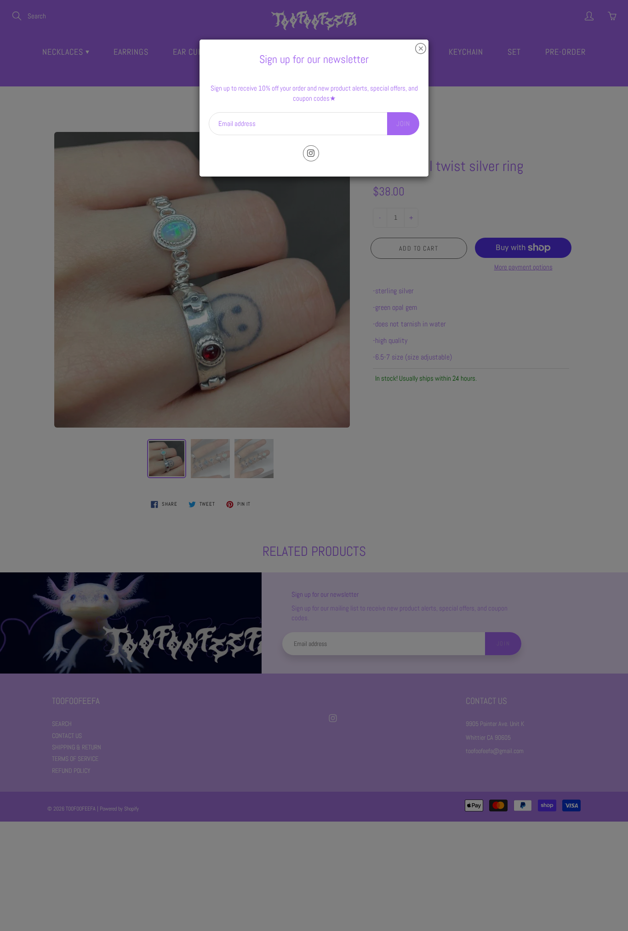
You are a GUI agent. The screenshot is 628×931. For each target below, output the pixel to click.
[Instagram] (311, 153)
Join (403, 123)
